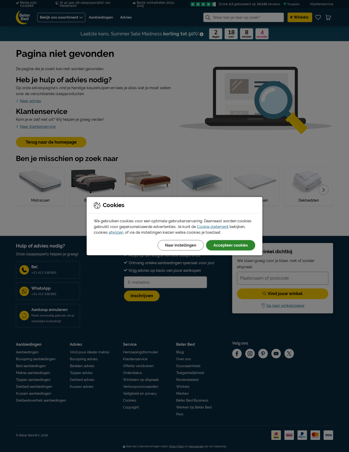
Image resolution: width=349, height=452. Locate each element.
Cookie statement (213, 226)
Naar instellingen (180, 245)
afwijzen (116, 232)
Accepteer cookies (230, 245)
